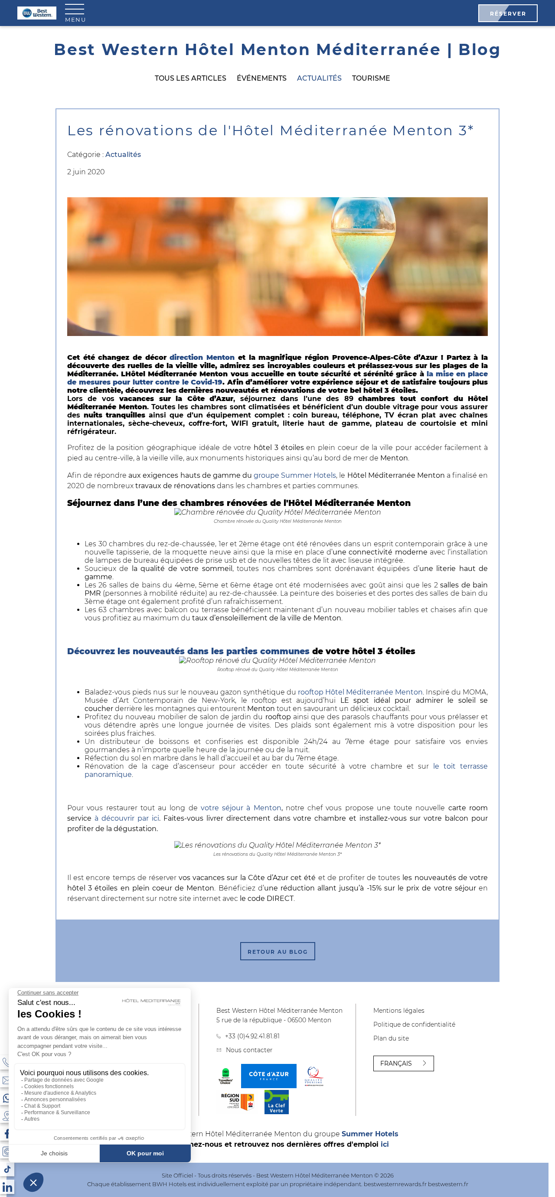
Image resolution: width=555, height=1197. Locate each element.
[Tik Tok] (7, 1169)
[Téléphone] (7, 1062)
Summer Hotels (370, 1134)
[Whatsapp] (7, 1098)
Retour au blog (278, 952)
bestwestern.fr (448, 1184)
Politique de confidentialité (414, 1024)
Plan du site (391, 1038)
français (396, 1063)
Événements (262, 78)
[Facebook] (7, 1133)
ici (385, 1144)
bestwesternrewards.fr (395, 1184)
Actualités (319, 78)
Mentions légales (398, 1010)
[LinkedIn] (7, 1187)
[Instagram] (7, 1151)
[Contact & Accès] (7, 1080)
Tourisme (371, 78)
